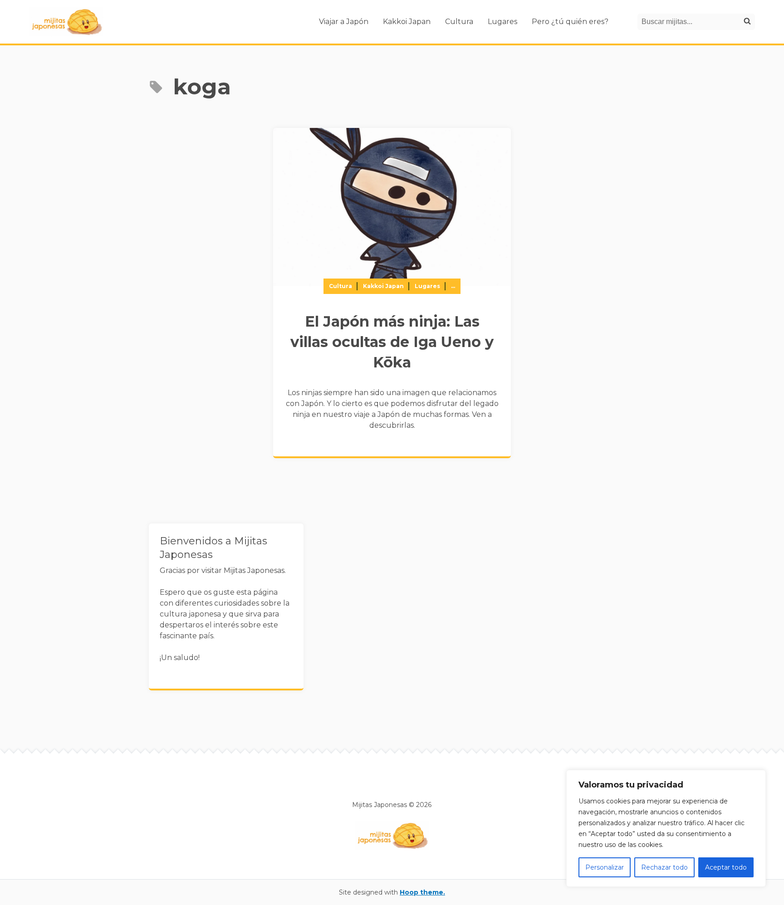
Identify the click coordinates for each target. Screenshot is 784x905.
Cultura (459, 21)
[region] (666, 828)
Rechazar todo (664, 867)
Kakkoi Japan (407, 21)
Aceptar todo (726, 867)
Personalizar (604, 867)
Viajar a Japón (343, 21)
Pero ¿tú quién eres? (570, 21)
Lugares (502, 21)
